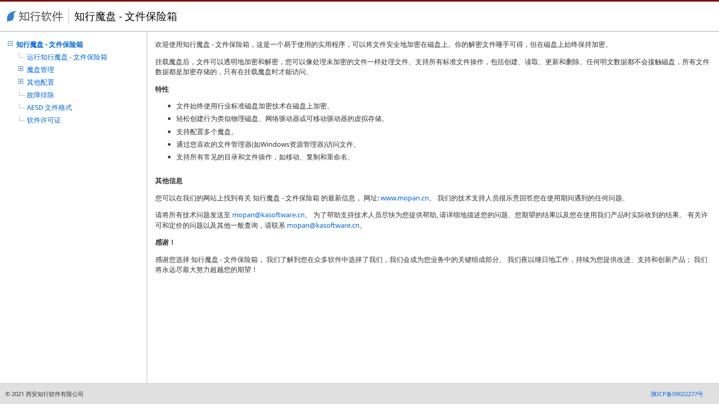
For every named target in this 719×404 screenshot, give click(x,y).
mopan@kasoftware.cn (268, 214)
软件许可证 (44, 120)
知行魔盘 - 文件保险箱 (49, 44)
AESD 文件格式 (49, 107)
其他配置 (40, 82)
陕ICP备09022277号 (677, 394)
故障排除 (40, 94)
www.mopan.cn (405, 198)
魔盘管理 (40, 69)
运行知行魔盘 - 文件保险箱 (67, 57)
